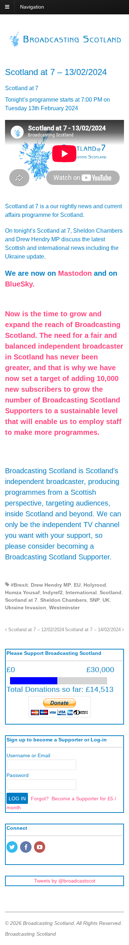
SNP (95, 600)
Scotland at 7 (21, 600)
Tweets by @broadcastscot (64, 881)
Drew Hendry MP (51, 585)
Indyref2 (53, 592)
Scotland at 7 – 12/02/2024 (35, 629)
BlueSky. (20, 284)
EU (77, 585)
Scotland (110, 592)
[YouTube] (40, 848)
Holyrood (94, 585)
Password (17, 775)
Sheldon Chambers (63, 600)
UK (106, 600)
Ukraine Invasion (25, 607)
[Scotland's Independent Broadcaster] (64, 45)
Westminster (64, 607)
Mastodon (75, 273)
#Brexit (19, 585)
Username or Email (28, 755)
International (81, 592)
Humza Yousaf (22, 592)
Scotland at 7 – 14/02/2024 (93, 629)
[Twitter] (12, 848)
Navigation (32, 7)
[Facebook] (26, 848)
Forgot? (40, 798)
